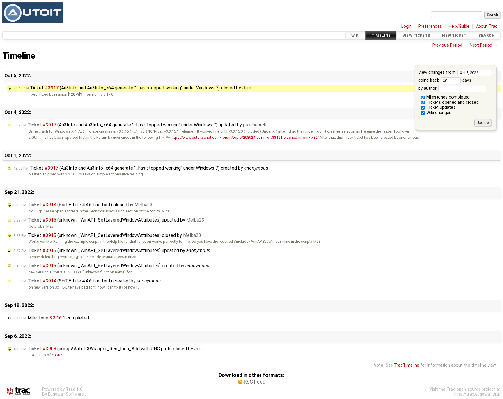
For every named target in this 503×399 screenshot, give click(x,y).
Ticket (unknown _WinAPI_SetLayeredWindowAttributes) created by (111, 265)
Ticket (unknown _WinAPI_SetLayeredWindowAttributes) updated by (108, 220)
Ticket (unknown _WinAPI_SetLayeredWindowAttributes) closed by (107, 235)
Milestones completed (447, 97)
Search (486, 35)
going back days (444, 80)
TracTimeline (406, 365)
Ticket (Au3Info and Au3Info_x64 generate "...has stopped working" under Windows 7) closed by (132, 88)
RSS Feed (254, 382)
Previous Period (447, 45)
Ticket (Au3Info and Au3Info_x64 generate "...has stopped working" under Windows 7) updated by (139, 125)
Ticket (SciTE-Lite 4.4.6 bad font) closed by (83, 205)
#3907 (57, 355)
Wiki (355, 35)
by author (428, 88)
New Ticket (454, 35)
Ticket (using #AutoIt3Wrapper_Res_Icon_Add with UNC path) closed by (107, 348)
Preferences (430, 26)
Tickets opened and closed (452, 102)
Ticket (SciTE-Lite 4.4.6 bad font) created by (87, 281)
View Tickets (416, 35)
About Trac (486, 26)
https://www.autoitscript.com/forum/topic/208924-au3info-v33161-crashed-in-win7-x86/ (245, 137)
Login (406, 26)
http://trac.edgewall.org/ (477, 394)
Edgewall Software (66, 394)
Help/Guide (459, 26)
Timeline (381, 35)
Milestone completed (51, 318)
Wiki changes (438, 112)
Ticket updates (440, 107)
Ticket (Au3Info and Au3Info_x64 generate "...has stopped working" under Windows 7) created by (140, 168)
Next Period (481, 45)
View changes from (437, 72)
